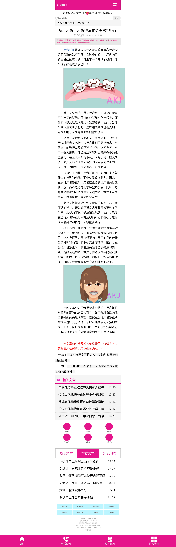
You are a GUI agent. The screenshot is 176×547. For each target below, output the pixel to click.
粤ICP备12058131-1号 (94, 528)
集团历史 (96, 506)
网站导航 (88, 530)
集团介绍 (64, 506)
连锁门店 (80, 512)
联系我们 (111, 506)
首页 (59, 22)
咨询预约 (110, 543)
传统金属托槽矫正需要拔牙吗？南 (81, 409)
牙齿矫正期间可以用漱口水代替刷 (81, 416)
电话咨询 (66, 543)
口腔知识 (88, 442)
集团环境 (80, 506)
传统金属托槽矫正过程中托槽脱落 (81, 394)
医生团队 (109, 431)
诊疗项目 (66, 431)
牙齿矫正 (64, 5)
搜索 (116, 18)
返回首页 (64, 512)
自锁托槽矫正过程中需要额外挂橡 (81, 387)
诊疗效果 (66, 442)
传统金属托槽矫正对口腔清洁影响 (81, 401)
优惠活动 (88, 431)
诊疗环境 (109, 442)
